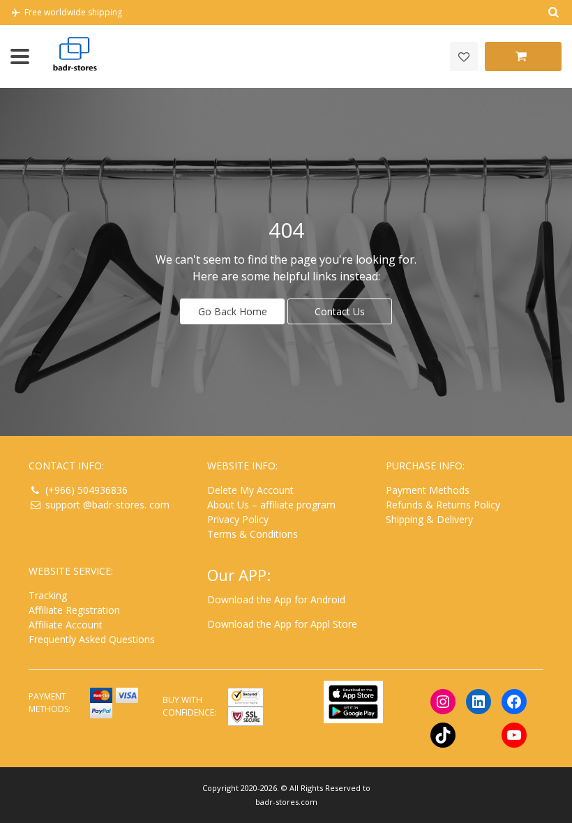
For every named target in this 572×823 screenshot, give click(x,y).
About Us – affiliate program (271, 504)
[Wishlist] (464, 56)
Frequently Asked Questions (92, 639)
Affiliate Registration (74, 610)
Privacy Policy (238, 519)
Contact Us (340, 311)
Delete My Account (250, 490)
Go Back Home (232, 311)
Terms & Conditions (252, 534)
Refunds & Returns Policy (443, 504)
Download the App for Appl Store (282, 624)
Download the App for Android (276, 599)
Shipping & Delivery (429, 519)
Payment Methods (427, 490)
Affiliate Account (66, 624)
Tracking (48, 595)
